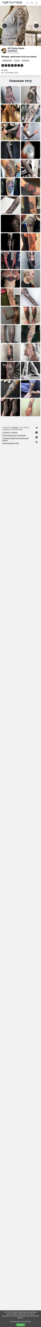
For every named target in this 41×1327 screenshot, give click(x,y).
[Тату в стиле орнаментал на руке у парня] (30, 260)
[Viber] (15, 65)
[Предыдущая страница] (4, 25)
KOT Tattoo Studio (16, 48)
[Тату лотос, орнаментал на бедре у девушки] (10, 407)
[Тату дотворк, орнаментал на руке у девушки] (30, 407)
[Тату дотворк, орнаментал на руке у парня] (30, 168)
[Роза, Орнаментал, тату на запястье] (30, 187)
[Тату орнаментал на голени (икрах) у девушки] (10, 113)
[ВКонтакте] (2, 65)
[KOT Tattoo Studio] (4, 50)
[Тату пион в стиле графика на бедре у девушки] (30, 334)
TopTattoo (14, 428)
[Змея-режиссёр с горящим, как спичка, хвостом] (30, 95)
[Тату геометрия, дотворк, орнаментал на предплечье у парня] (10, 389)
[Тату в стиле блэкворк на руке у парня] (30, 297)
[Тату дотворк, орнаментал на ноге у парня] (10, 242)
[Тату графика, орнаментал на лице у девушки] (30, 278)
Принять (20, 1325)
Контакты (14, 432)
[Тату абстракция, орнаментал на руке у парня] (10, 260)
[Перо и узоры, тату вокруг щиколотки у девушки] (30, 370)
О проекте (6, 432)
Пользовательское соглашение (14, 435)
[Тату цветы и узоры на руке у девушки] (30, 113)
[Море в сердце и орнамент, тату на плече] (10, 187)
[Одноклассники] (6, 65)
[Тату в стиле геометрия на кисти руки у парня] (10, 95)
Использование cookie (10, 443)
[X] (12, 65)
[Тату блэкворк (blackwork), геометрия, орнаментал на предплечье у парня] (10, 131)
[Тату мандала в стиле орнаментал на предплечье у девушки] (10, 297)
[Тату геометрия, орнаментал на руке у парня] (10, 315)
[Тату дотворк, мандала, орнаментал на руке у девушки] (10, 150)
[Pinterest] (21, 65)
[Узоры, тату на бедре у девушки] (30, 352)
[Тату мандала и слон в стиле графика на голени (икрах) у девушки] (10, 334)
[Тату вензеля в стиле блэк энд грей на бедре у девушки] (10, 223)
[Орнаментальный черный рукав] (30, 131)
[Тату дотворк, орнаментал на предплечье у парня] (10, 205)
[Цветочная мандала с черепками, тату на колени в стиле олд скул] (10, 168)
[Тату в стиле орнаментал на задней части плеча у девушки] (30, 242)
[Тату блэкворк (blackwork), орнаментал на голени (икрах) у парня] (30, 315)
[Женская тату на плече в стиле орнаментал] (30, 223)
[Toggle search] (27, 3)
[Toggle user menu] (36, 3)
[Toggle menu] (32, 3)
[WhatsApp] (18, 65)
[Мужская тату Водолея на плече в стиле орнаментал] (30, 150)
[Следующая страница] (36, 25)
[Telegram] (9, 65)
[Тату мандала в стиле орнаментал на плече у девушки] (30, 205)
